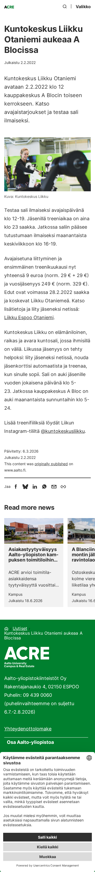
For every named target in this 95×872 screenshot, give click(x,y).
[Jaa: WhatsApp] (44, 486)
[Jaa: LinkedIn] (35, 486)
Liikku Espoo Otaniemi (29, 317)
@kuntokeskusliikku (63, 431)
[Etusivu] (9, 7)
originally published (51, 464)
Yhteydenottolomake (27, 728)
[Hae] (65, 6)
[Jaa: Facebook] (16, 486)
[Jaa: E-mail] (54, 486)
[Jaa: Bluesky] (25, 486)
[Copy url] (63, 486)
